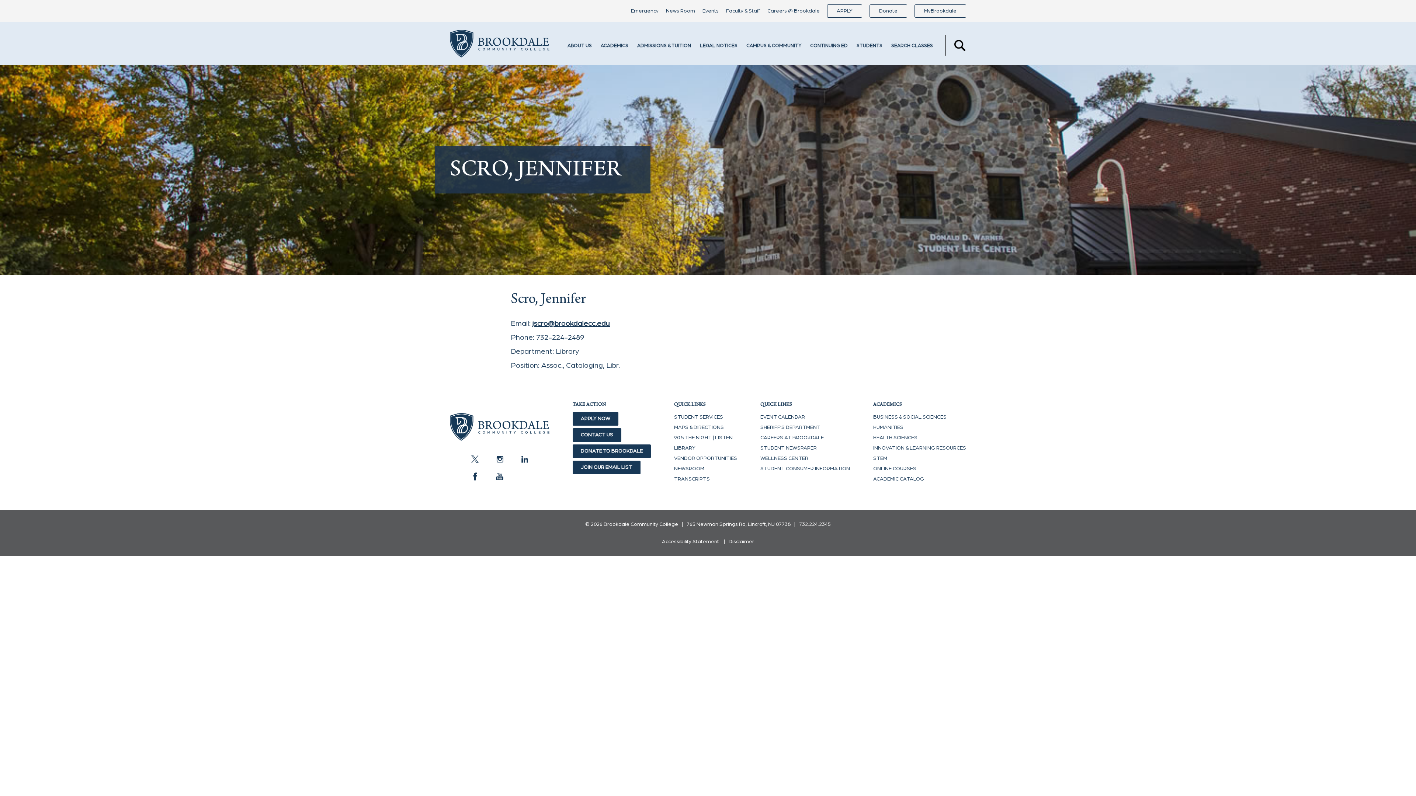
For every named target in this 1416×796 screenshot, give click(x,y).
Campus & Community (773, 45)
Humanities (888, 427)
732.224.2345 (815, 524)
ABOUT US (580, 45)
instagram (500, 459)
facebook (475, 476)
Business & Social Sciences (910, 417)
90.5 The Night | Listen (703, 437)
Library (684, 448)
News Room (680, 11)
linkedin (524, 459)
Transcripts (692, 479)
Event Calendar (782, 417)
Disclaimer (741, 541)
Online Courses (894, 468)
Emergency (645, 11)
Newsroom (689, 468)
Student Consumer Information (805, 468)
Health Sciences (895, 437)
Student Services (698, 417)
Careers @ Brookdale (793, 11)
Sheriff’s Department (790, 427)
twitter (475, 459)
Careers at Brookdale (792, 437)
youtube (500, 476)
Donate (888, 11)
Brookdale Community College (499, 45)
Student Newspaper (788, 448)
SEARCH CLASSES (912, 45)
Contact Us (597, 434)
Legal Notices (719, 45)
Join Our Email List (606, 467)
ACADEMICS (614, 45)
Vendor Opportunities (705, 458)
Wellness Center (784, 458)
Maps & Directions (699, 427)
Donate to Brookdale (612, 451)
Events (710, 11)
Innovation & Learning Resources (919, 448)
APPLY (845, 11)
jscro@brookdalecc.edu (571, 323)
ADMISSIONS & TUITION (664, 45)
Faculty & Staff (743, 11)
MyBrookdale (940, 11)
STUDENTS (869, 45)
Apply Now (595, 418)
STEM (880, 458)
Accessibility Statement (690, 541)
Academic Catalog (898, 479)
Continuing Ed (829, 45)
